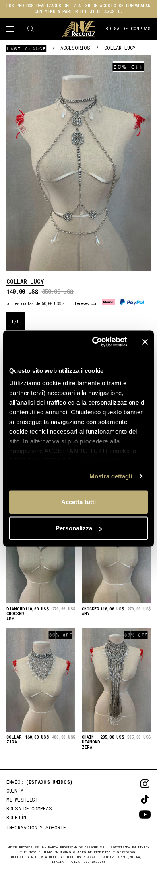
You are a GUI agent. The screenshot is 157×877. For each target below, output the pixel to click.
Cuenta (14, 790)
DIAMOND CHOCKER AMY (15, 614)
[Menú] (10, 29)
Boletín (16, 817)
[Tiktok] (134, 799)
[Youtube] (134, 814)
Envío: (39, 782)
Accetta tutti (78, 501)
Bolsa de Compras (128, 28)
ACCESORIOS (75, 47)
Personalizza (74, 528)
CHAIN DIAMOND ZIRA (91, 742)
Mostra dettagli (110, 476)
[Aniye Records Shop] (78, 29)
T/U (15, 321)
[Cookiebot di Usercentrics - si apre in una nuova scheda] (95, 342)
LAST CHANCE (26, 48)
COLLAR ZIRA (14, 740)
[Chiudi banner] (145, 342)
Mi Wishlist (22, 799)
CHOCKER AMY (90, 612)
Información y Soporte (36, 827)
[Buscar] (30, 29)
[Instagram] (134, 783)
